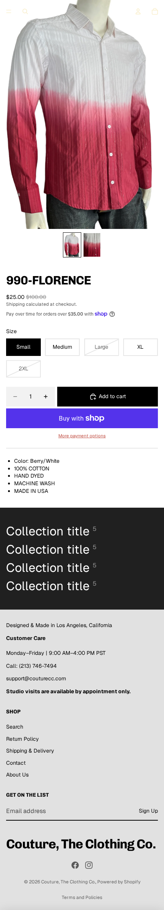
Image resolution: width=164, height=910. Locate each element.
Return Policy (22, 738)
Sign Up (148, 810)
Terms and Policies (82, 897)
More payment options (82, 435)
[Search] (25, 11)
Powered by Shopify (118, 882)
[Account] (138, 11)
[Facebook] (75, 865)
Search (14, 726)
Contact (16, 762)
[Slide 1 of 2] (72, 245)
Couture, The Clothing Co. (68, 882)
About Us (17, 774)
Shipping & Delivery (30, 750)
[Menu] (9, 11)
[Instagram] (88, 865)
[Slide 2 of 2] (92, 245)
